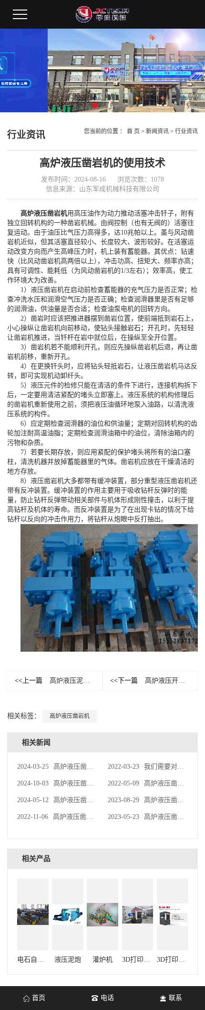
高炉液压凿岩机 (43, 213)
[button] (95, 105)
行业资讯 (186, 131)
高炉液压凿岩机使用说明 (72, 766)
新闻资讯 (157, 131)
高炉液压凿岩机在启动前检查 (78, 800)
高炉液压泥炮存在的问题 (58, 680)
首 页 (133, 131)
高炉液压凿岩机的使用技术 (75, 783)
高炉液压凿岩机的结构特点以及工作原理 (95, 816)
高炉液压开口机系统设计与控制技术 (154, 680)
